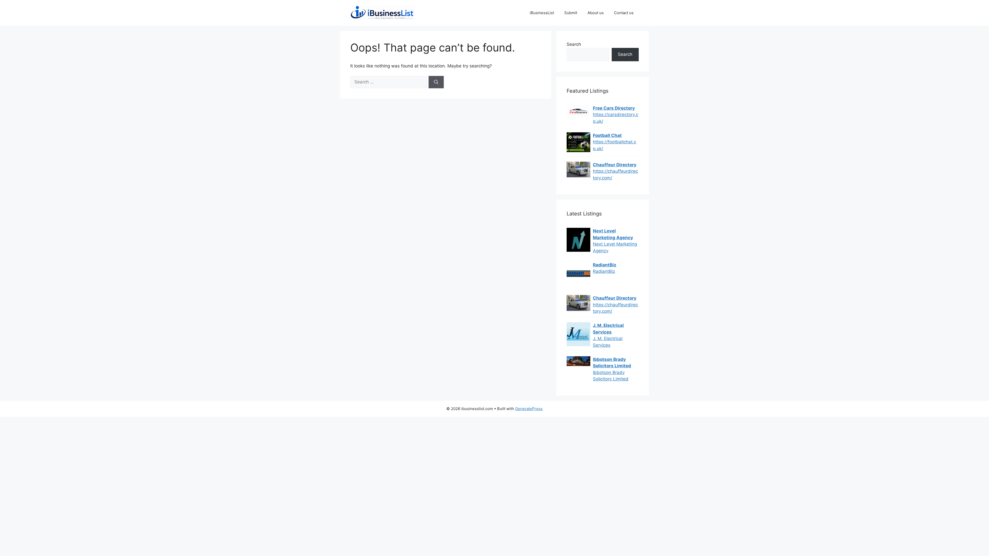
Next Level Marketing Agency (613, 234)
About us (595, 12)
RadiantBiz (604, 264)
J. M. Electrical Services (608, 329)
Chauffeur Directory (614, 164)
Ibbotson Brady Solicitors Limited (612, 363)
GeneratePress (529, 408)
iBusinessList (542, 12)
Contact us (624, 12)
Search (574, 44)
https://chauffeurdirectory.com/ (615, 174)
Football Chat (607, 135)
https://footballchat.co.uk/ (614, 145)
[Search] (436, 82)
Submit (570, 12)
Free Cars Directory (614, 108)
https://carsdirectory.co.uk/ (615, 118)
